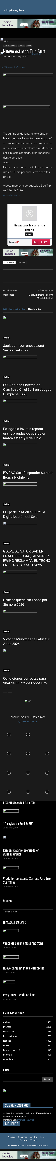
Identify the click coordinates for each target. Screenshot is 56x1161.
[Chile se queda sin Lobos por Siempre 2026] (28, 581)
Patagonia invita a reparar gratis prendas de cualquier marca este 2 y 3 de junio (24, 433)
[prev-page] (5, 690)
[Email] (35, 276)
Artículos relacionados (14, 309)
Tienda (33, 1140)
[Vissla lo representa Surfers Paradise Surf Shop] (28, 870)
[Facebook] (4, 1)
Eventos (6, 543)
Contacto (23, 1140)
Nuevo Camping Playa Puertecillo (23, 968)
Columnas (22, 1137)
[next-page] (10, 690)
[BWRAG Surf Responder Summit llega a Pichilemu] (28, 454)
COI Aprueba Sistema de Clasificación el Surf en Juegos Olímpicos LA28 (27, 389)
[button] (5, 33)
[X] (13, 1)
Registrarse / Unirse (15, 10)
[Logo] (15, 40)
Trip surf (21, 262)
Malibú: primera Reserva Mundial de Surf (41, 296)
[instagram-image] (9, 733)
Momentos (8, 294)
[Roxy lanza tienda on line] (28, 985)
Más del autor (34, 309)
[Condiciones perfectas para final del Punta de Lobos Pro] (28, 660)
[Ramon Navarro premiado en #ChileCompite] (28, 841)
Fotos (42, 1137)
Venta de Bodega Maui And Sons (23, 943)
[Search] (51, 33)
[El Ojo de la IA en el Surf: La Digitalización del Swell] (28, 494)
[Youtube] (15, 1)
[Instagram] (6, 1)
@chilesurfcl (28, 721)
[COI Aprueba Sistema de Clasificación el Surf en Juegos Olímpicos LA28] (28, 366)
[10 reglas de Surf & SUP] (28, 814)
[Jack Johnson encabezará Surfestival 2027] (28, 327)
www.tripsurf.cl (12, 195)
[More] (42, 276)
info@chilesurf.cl (25, 1119)
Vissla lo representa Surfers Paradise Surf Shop (27, 880)
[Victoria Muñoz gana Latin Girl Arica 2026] (28, 621)
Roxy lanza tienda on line (19, 995)
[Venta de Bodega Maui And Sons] (28, 934)
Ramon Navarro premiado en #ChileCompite (21, 852)
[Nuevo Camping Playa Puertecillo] (28, 959)
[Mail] (11, 1)
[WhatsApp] (20, 276)
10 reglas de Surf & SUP (18, 824)
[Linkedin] (9, 1)
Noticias (6, 338)
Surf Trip (33, 1137)
